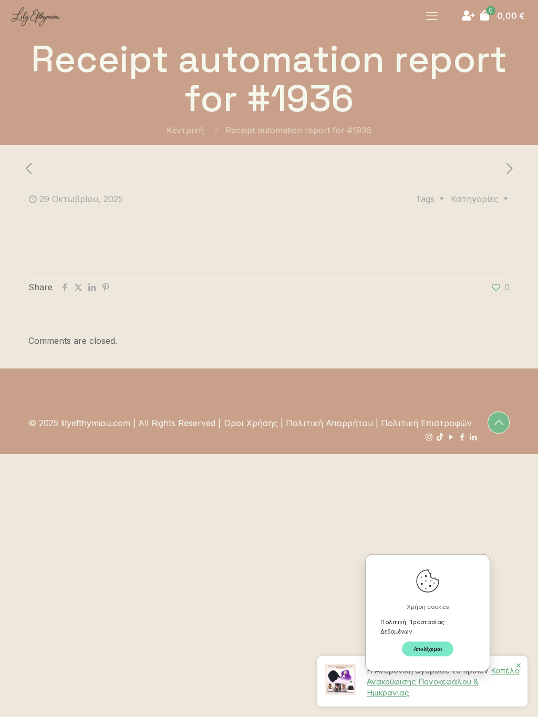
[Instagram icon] (429, 437)
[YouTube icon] (451, 437)
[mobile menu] (432, 16)
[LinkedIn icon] (473, 437)
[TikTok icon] (440, 437)
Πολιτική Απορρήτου (329, 423)
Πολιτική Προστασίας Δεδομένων (412, 626)
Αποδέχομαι (427, 648)
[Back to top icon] (499, 423)
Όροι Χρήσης (250, 423)
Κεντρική (185, 130)
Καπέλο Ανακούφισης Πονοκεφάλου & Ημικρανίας (443, 682)
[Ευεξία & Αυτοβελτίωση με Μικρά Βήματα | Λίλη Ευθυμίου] (36, 15)
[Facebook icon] (462, 437)
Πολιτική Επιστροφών (426, 423)
